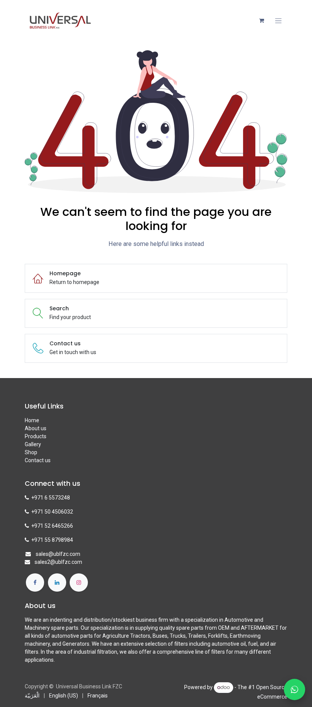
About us (35, 428)
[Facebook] (35, 582)
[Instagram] (79, 582)
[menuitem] (32, 696)
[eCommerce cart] (261, 20)
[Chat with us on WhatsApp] (294, 689)
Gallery (33, 444)
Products (35, 436)
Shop (31, 452)
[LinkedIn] (57, 582)
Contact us (38, 460)
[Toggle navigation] (278, 21)
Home (32, 420)
